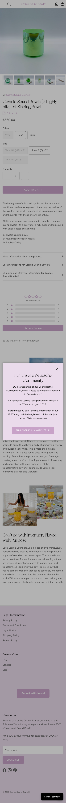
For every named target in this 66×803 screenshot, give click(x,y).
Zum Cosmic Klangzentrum (33, 430)
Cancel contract (52, 796)
